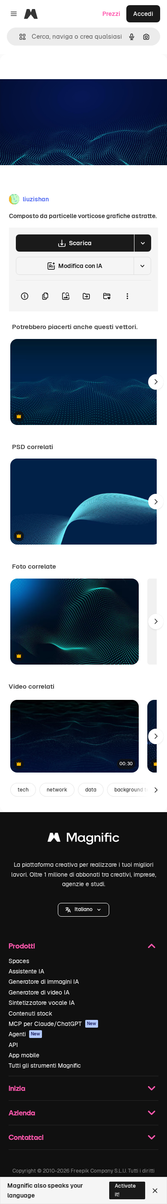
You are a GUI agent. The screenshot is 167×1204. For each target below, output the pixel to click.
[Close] (155, 1191)
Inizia (17, 1088)
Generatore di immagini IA (44, 981)
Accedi (143, 14)
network (57, 789)
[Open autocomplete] (19, 37)
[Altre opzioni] (127, 296)
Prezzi (111, 14)
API (13, 1045)
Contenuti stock (30, 1013)
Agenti (24, 1034)
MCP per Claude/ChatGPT (52, 1024)
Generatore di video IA (39, 992)
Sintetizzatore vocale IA (42, 1003)
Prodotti (22, 945)
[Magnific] (83, 839)
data (90, 789)
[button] (83, 910)
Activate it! (125, 1190)
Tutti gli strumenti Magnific (45, 1065)
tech (23, 789)
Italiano (83, 909)
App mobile (24, 1055)
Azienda (22, 1112)
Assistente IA (26, 971)
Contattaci (26, 1137)
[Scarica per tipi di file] (142, 243)
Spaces (19, 961)
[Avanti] (156, 382)
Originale (56, 74)
